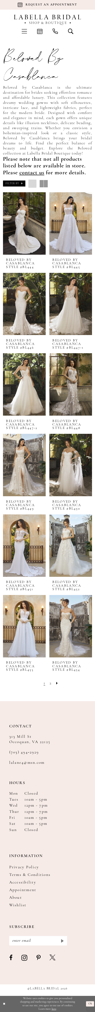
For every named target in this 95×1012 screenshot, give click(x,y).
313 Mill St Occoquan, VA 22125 (29, 739)
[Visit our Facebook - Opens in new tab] (11, 958)
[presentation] (24, 223)
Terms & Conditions (30, 875)
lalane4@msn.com (27, 763)
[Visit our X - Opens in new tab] (53, 958)
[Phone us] (55, 31)
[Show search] (70, 31)
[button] (24, 31)
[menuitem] (24, 31)
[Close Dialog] (4, 1004)
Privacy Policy (24, 867)
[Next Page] (57, 683)
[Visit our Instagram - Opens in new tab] (24, 958)
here (54, 1009)
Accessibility (22, 882)
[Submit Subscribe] (62, 940)
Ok (90, 1003)
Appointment (22, 890)
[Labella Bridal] (47, 20)
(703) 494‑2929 (24, 752)
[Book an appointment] (40, 31)
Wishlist (18, 905)
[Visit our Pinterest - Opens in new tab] (38, 958)
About (15, 898)
